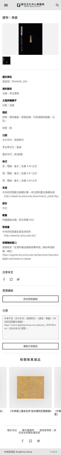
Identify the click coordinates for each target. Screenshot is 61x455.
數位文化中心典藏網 (30, 5)
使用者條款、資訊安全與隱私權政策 (37, 431)
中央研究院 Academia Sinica (18, 451)
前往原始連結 (30, 299)
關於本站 (12, 430)
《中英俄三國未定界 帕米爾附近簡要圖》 (31, 411)
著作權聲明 (28, 430)
